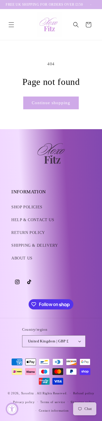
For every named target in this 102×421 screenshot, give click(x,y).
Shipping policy (83, 402)
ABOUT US (22, 258)
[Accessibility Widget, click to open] (12, 409)
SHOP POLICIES (26, 207)
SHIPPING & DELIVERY (34, 245)
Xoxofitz (28, 393)
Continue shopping (51, 102)
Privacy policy (24, 402)
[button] (11, 24)
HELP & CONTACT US (32, 220)
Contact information (54, 410)
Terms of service (52, 402)
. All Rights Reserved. (51, 393)
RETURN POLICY (28, 233)
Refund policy (83, 393)
